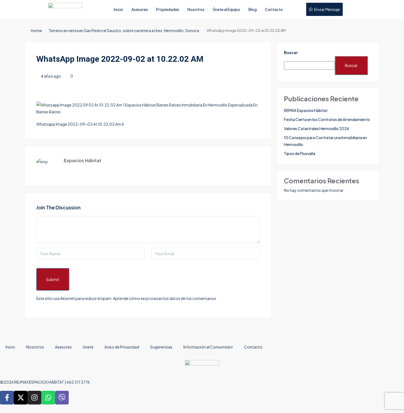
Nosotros (195, 9)
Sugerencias (161, 346)
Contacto (274, 9)
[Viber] (62, 397)
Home (36, 30)
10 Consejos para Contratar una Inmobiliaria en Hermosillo (325, 141)
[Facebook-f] (7, 397)
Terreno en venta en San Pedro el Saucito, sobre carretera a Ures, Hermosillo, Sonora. (124, 30)
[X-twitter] (20, 397)
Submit (52, 279)
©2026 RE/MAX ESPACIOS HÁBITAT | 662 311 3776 (45, 382)
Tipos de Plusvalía (299, 153)
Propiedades (167, 9)
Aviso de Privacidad (121, 346)
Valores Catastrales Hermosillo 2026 (316, 128)
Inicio (118, 9)
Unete (88, 346)
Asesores (139, 9)
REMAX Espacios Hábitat (306, 110)
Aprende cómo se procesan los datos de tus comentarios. (165, 298)
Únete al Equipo (226, 9)
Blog (252, 9)
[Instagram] (34, 397)
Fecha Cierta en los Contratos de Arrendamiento (327, 119)
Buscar (291, 52)
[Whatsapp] (48, 397)
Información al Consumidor (208, 346)
